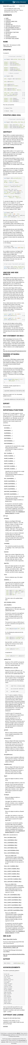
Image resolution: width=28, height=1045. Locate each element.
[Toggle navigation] (3, 2)
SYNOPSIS (8, 20)
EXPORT (7, 30)
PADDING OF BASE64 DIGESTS (13, 29)
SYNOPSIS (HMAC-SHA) (11, 21)
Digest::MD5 (6, 163)
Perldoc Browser (20, 2)
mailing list (3, 1041)
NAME (6, 18)
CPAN (13, 6)
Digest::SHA (6, 6)
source (10, 6)
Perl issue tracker (22, 1040)
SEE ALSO (8, 34)
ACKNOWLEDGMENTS (11, 37)
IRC (7, 1041)
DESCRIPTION (8, 24)
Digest (18, 159)
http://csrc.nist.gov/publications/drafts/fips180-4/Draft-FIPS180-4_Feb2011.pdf (13, 946)
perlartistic (5, 1026)
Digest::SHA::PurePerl (8, 155)
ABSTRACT (8, 23)
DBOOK (18, 1033)
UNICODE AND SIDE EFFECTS (12, 26)
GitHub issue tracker (6, 1034)
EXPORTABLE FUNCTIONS (12, 32)
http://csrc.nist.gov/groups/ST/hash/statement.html (14, 351)
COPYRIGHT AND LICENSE (12, 38)
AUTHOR (7, 35)
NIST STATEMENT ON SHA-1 (12, 27)
